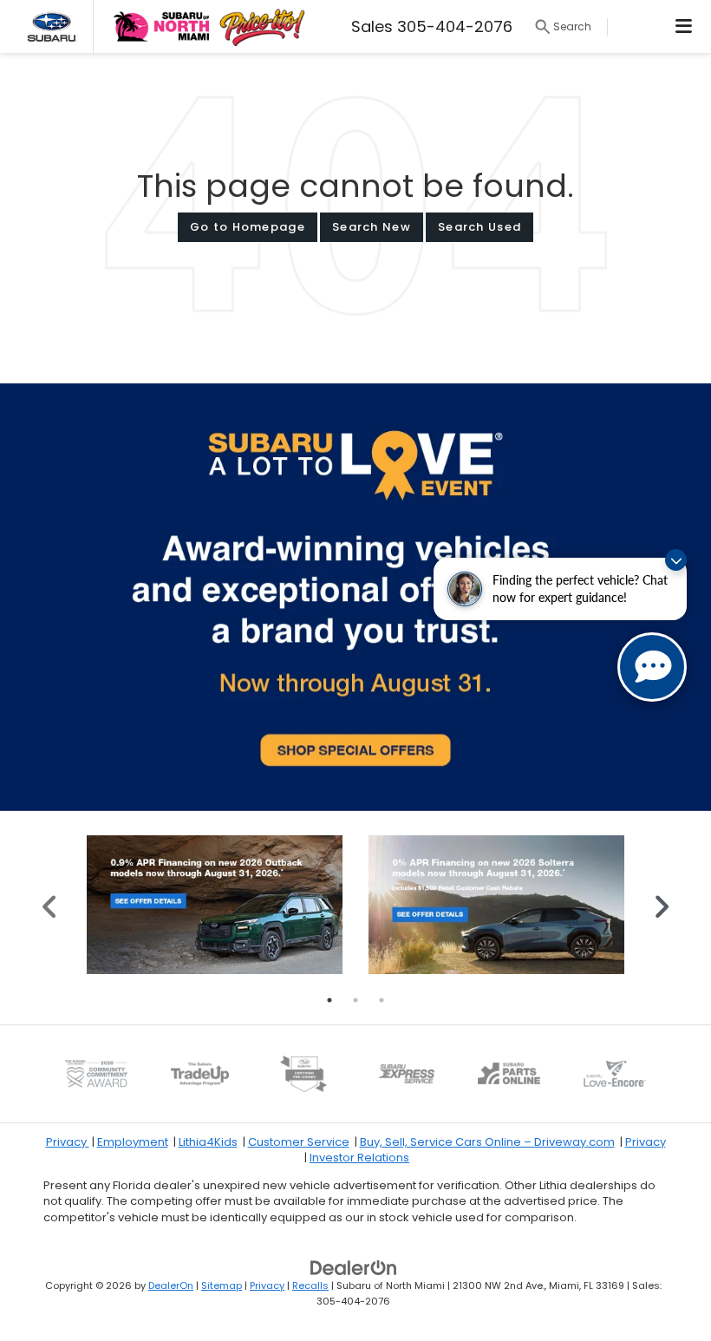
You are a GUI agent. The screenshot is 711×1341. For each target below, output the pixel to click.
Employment (132, 1142)
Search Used (479, 227)
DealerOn (170, 1285)
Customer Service (298, 1142)
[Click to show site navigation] (684, 26)
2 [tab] (355, 1000)
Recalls (310, 1285)
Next (661, 904)
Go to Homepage (247, 227)
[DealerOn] (354, 1267)
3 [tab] (381, 1000)
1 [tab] (329, 1000)
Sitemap (221, 1285)
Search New (371, 227)
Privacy (67, 1142)
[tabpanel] (214, 904)
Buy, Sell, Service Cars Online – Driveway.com (487, 1142)
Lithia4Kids (208, 1142)
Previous (50, 904)
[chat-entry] (652, 667)
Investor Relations (359, 1157)
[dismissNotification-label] (676, 560)
